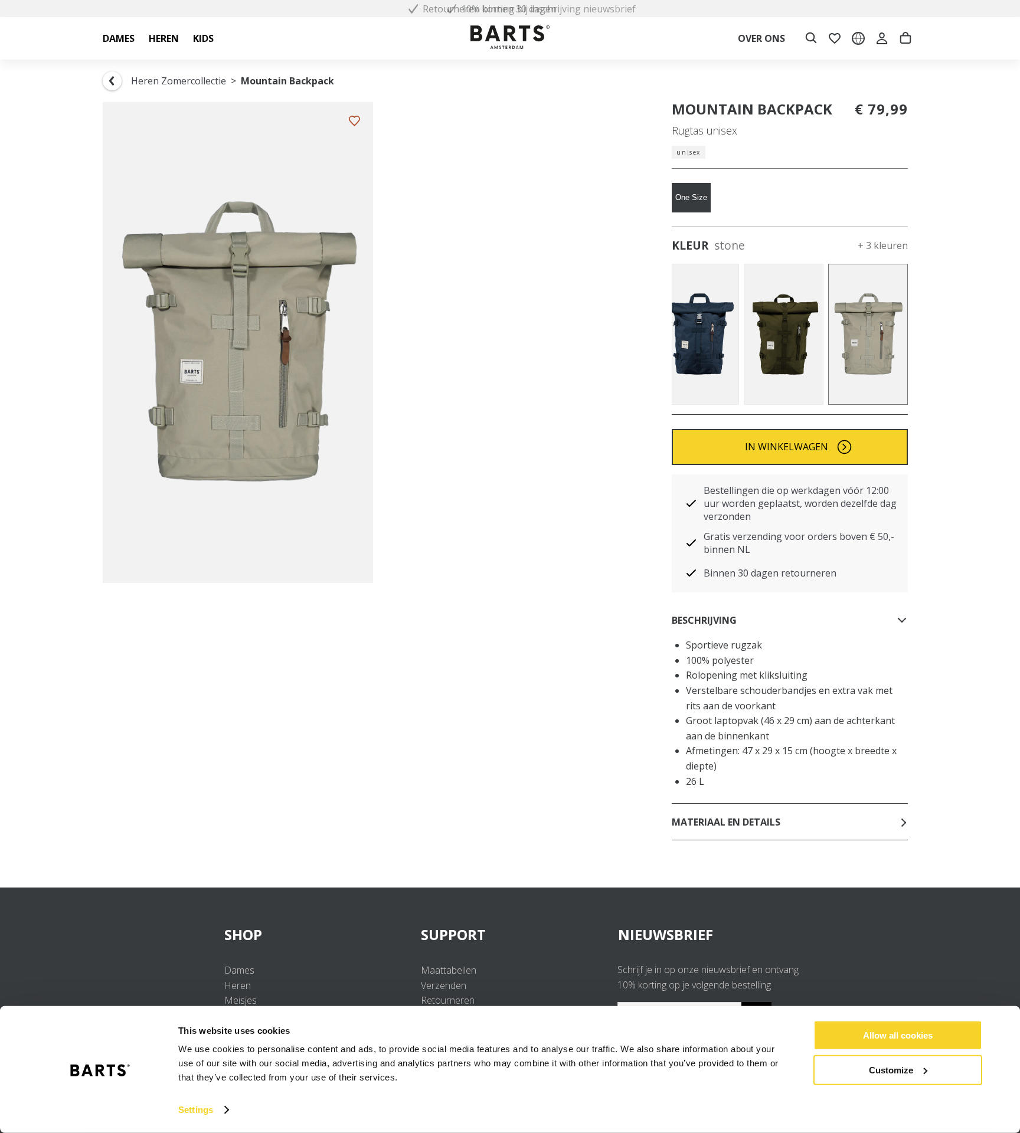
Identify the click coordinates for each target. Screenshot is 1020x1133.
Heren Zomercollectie (178, 80)
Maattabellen (448, 970)
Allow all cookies (898, 1035)
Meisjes (240, 1000)
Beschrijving (704, 620)
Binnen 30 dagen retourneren (770, 572)
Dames (239, 970)
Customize (891, 1070)
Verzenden (443, 985)
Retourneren (448, 1000)
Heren (237, 985)
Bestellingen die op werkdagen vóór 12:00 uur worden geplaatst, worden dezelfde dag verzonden (800, 503)
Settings (195, 1110)
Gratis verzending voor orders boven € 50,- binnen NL (799, 543)
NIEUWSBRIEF (665, 934)
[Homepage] (510, 38)
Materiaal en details (726, 822)
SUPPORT (453, 934)
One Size (691, 197)
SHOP (243, 934)
